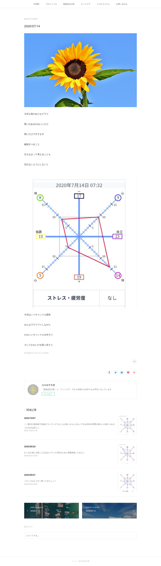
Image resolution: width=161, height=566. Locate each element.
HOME (36, 4)
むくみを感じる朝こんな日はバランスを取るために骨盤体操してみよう (54, 452)
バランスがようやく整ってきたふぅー (40, 480)
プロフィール (51, 4)
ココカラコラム (103, 4)
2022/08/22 (30, 446)
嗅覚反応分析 (69, 4)
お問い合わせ (121, 4)
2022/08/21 (30, 474)
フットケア (85, 4)
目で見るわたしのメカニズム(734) (36, 353)
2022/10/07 (30, 418)
